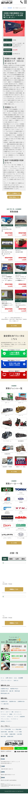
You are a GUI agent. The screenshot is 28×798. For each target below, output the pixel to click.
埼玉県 (3, 759)
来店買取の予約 (4, 691)
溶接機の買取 (10, 736)
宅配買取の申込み (14, 688)
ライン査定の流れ (5, 704)
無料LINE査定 (20, 748)
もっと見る (14, 325)
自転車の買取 (4, 731)
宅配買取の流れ (12, 701)
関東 (4, 559)
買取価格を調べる (7, 748)
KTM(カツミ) (10, 716)
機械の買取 (3, 736)
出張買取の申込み (5, 688)
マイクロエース (4, 714)
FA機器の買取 (12, 734)
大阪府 (3, 766)
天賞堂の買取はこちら (14, 197)
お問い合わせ (9, 678)
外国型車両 (22, 716)
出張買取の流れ (4, 701)
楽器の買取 (10, 731)
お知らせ (16, 680)
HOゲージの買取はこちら (14, 193)
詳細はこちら (14, 589)
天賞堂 (10, 714)
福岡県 (3, 772)
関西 (11, 559)
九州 (17, 559)
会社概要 (20, 678)
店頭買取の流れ (21, 701)
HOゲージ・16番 (9, 712)
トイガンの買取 (18, 731)
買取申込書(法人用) (5, 693)
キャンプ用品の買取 (16, 729)
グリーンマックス (18, 714)
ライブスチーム (14, 719)
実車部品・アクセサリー (6, 721)
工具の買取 (19, 734)
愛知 (23, 559)
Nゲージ (2, 712)
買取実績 (10, 8)
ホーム (4, 8)
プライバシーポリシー (6, 680)
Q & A (15, 678)
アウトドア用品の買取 (6, 729)
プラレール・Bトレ (5, 719)
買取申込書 (17, 691)
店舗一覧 (11, 691)
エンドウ (16, 716)
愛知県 (3, 777)
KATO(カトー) (18, 712)
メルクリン (3, 716)
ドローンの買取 (4, 734)
